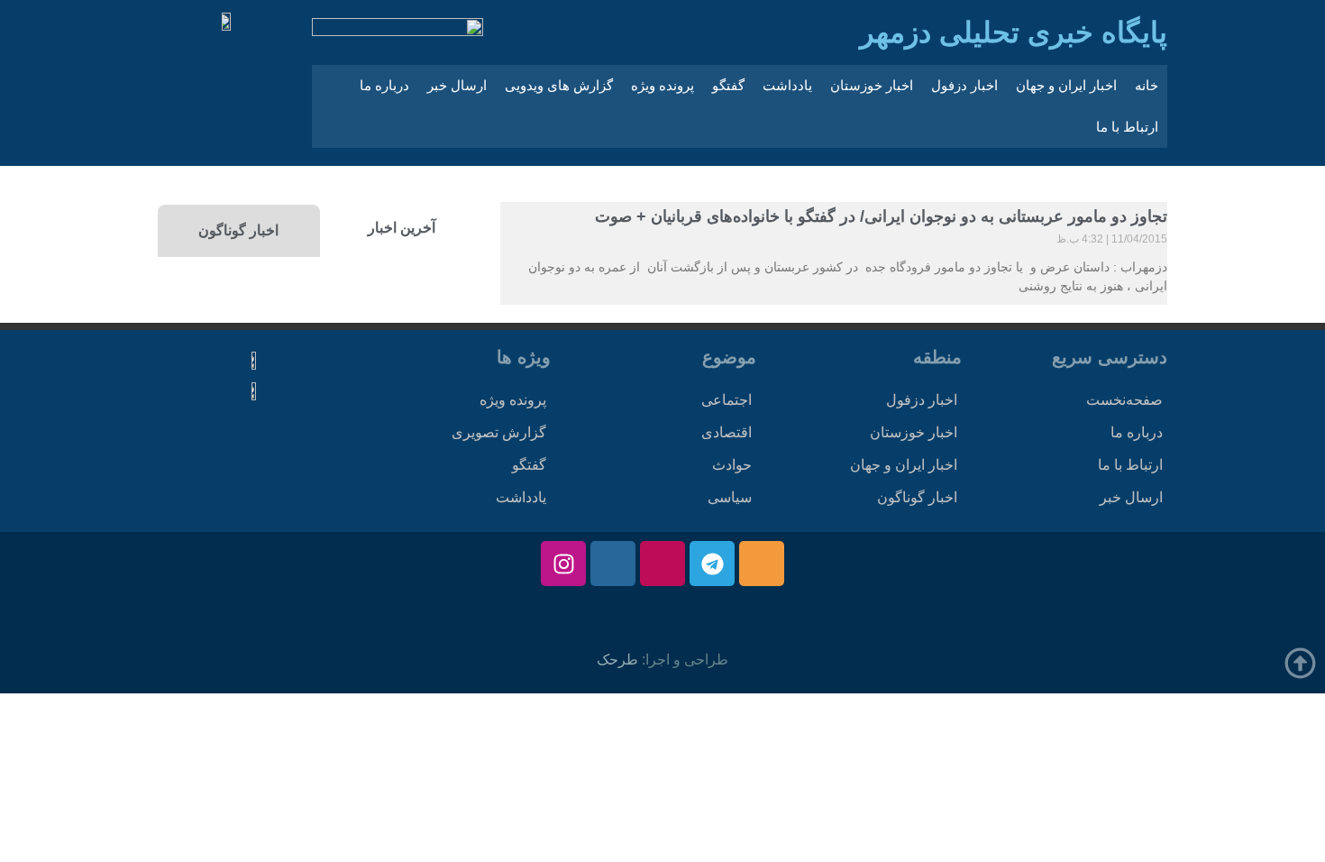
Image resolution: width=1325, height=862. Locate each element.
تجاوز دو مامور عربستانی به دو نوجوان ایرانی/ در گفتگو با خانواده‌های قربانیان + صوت (881, 216)
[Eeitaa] (761, 563)
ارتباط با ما (1127, 126)
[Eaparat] (662, 563)
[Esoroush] (612, 563)
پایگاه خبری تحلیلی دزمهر (1013, 32)
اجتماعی (726, 400)
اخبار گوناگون (917, 497)
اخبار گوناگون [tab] (238, 230)
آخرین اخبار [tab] (401, 227)
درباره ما (384, 85)
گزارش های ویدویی (559, 85)
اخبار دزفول (964, 85)
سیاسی (730, 497)
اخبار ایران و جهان (1066, 85)
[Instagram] (563, 563)
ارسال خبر (457, 85)
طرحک (617, 659)
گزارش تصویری (499, 432)
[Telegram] (712, 563)
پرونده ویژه (662, 85)
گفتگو (728, 85)
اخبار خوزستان (871, 85)
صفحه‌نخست (1124, 400)
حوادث (732, 464)
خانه (1146, 85)
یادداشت (787, 85)
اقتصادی (726, 432)
